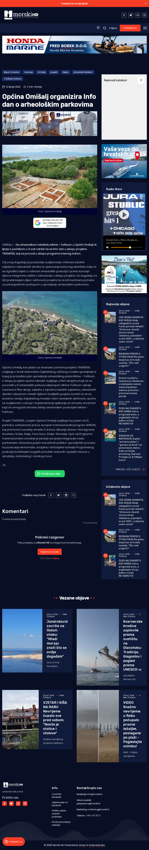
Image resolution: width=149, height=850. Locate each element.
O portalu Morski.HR (56, 796)
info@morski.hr (94, 794)
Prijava (113, 28)
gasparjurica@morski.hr (88, 803)
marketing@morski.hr (98, 809)
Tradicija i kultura (12, 78)
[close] (145, 3)
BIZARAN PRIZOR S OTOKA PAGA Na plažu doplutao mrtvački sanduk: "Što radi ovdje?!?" (131, 359)
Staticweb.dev (97, 845)
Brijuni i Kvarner (11, 72)
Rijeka (65, 72)
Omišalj (41, 72)
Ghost (82, 845)
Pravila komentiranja (14, 519)
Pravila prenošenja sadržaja (61, 823)
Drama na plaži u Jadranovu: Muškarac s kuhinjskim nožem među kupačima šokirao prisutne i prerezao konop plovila (131, 387)
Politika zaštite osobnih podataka (59, 813)
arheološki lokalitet (83, 72)
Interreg (28, 72)
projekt (53, 72)
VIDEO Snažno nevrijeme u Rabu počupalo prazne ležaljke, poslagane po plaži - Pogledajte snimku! (132, 724)
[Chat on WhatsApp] (50, 473)
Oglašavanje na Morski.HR (60, 804)
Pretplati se (130, 28)
